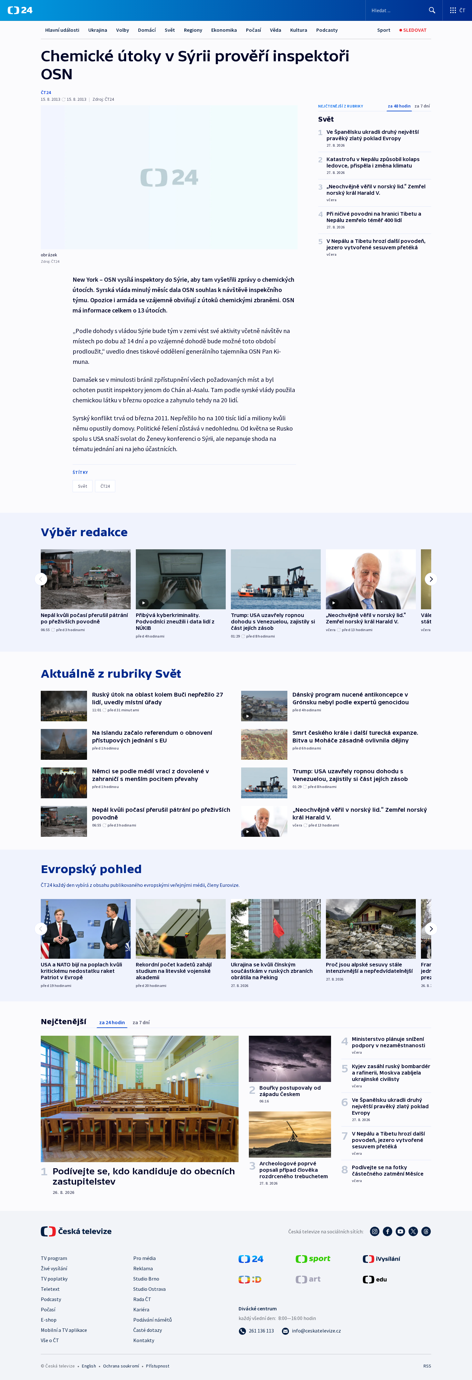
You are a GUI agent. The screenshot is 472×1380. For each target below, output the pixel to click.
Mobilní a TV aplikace (64, 1330)
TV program (54, 1258)
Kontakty (143, 1340)
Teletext (50, 1289)
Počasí (253, 30)
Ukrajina (97, 30)
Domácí (147, 30)
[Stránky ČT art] (308, 1279)
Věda (275, 30)
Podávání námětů (152, 1319)
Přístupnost (157, 1366)
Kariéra (141, 1309)
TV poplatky (54, 1278)
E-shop (49, 1319)
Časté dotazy (147, 1330)
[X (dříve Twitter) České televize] (413, 1231)
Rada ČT (142, 1299)
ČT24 (46, 92)
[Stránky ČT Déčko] (250, 1279)
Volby (122, 30)
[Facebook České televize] (387, 1231)
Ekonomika (224, 30)
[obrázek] (169, 177)
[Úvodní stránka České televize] (77, 1231)
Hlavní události (62, 30)
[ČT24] (20, 10)
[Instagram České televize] (375, 1231)
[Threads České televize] (426, 1231)
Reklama (143, 1268)
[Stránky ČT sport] (313, 1258)
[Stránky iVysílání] (381, 1258)
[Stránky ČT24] (251, 1258)
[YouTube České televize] (400, 1231)
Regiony (193, 30)
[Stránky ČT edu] (375, 1279)
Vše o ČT (50, 1340)
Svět (170, 30)
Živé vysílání (54, 1268)
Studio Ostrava (149, 1289)
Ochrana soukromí (121, 1366)
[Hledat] (432, 10)
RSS (427, 1366)
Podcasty (327, 30)
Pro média (144, 1258)
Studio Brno (146, 1278)
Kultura (298, 30)
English (89, 1366)
